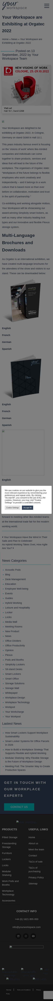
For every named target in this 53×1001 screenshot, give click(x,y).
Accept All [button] (28, 508)
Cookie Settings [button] (12, 508)
